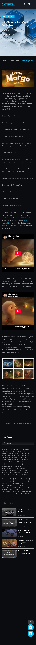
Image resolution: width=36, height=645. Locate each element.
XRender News (14, 61)
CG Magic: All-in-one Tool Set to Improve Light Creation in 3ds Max (25, 511)
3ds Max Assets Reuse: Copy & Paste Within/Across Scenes (26, 521)
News (4, 61)
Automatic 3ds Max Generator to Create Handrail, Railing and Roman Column (25, 552)
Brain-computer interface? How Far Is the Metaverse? (25, 531)
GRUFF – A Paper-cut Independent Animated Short (25, 542)
